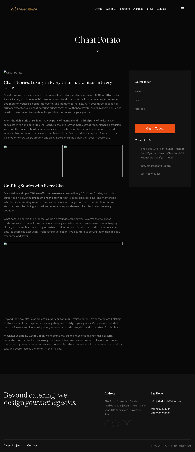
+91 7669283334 (150, 174)
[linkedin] (130, 423)
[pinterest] (123, 423)
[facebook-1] (115, 423)
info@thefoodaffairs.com (156, 165)
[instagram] (108, 423)
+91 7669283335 (160, 413)
